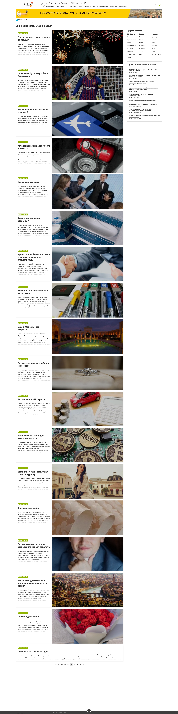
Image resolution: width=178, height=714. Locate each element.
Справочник (50, 6)
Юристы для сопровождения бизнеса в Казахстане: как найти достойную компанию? (143, 88)
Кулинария (130, 51)
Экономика (130, 48)
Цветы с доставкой (28, 616)
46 (55, 664)
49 (65, 664)
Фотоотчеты (123, 6)
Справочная (113, 6)
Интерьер (142, 48)
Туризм (129, 37)
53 (77, 664)
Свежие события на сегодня (33, 651)
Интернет (142, 45)
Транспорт (155, 37)
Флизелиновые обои (28, 508)
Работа (141, 54)
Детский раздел (156, 54)
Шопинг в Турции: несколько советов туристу (33, 473)
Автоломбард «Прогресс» (31, 399)
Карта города (103, 6)
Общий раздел (131, 34)
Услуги (141, 51)
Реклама (129, 57)
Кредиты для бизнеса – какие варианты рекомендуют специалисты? (34, 257)
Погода (52, 3)
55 (83, 664)
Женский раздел (131, 45)
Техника (141, 34)
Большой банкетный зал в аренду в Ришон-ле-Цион (143, 64)
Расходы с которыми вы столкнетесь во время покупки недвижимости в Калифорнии (142, 110)
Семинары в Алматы (29, 182)
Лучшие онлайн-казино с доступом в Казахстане (142, 100)
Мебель (141, 42)
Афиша (95, 6)
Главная (65, 3)
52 (74, 664)
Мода (153, 48)
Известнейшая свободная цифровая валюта (31, 437)
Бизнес (129, 42)
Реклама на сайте (20, 713)
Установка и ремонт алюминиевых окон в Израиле (143, 104)
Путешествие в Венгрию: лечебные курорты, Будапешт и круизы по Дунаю (141, 82)
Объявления (87, 6)
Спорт (153, 42)
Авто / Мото (72, 6)
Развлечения (155, 39)
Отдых (141, 39)
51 (71, 664)
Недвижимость (60, 6)
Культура (154, 45)
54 (80, 664)
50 (68, 664)
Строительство (131, 39)
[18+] (28, 4)
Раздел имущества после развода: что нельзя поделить (34, 545)
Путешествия (131, 54)
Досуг (80, 6)
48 (62, 664)
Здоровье (155, 34)
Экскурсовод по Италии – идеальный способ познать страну (32, 583)
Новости (77, 3)
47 (59, 664)
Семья (153, 51)
